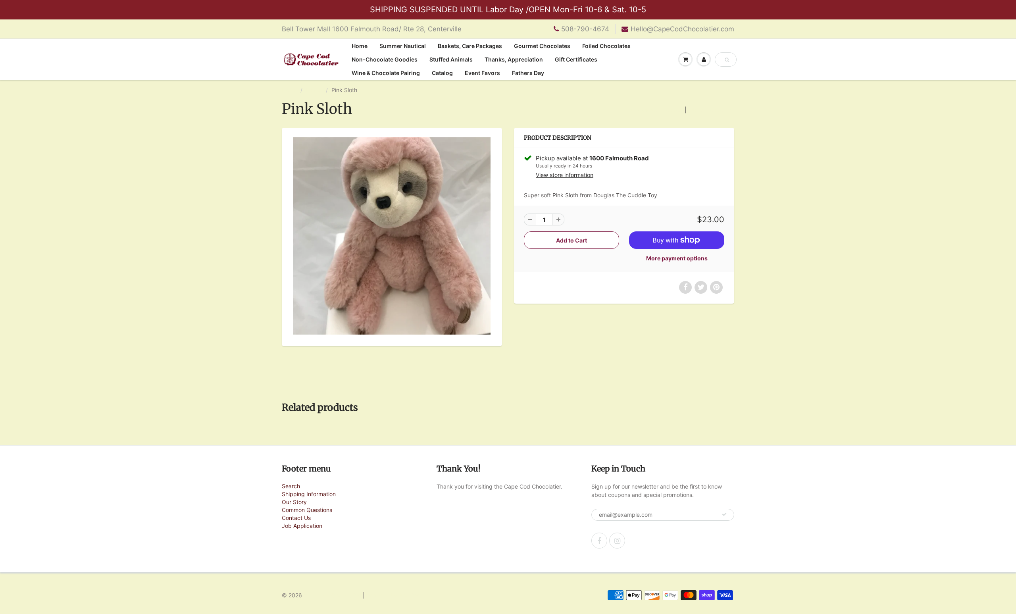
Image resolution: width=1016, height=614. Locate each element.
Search (291, 486)
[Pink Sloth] (392, 236)
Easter (314, 90)
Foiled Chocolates (606, 45)
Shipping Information (309, 494)
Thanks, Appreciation (514, 59)
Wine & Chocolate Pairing (386, 72)
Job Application (302, 525)
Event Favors (482, 72)
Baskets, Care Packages (470, 45)
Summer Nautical (402, 45)
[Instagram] (617, 541)
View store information (564, 174)
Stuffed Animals (451, 59)
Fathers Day (528, 72)
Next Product (708, 109)
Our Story (294, 502)
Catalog (442, 72)
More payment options (677, 258)
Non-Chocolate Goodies (385, 59)
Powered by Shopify (392, 595)
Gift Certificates (576, 59)
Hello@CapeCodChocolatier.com (682, 29)
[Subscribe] (724, 514)
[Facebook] (599, 541)
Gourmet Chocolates (542, 45)
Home (360, 45)
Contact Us (296, 517)
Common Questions (307, 509)
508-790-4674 (585, 29)
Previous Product (658, 109)
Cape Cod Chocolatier (332, 595)
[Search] (726, 60)
